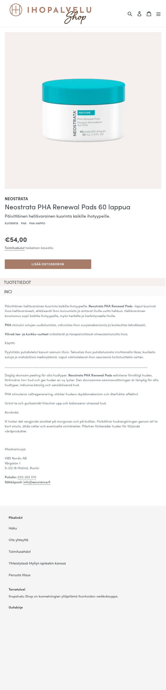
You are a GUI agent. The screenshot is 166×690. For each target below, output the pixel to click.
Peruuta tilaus (19, 574)
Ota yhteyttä (18, 539)
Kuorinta (11, 223)
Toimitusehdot (20, 551)
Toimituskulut (15, 247)
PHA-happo (37, 223)
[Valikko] (158, 14)
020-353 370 (27, 477)
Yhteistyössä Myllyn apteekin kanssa (37, 563)
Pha (23, 223)
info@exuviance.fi (36, 482)
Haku (13, 528)
